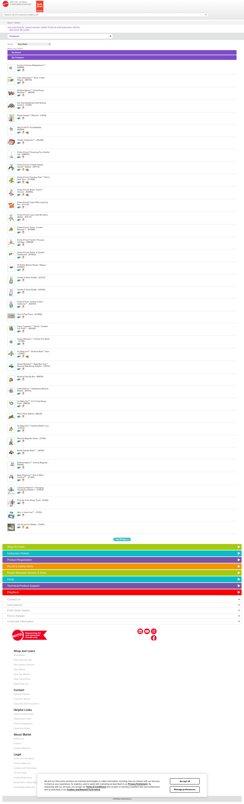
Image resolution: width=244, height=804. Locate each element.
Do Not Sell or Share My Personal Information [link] (35, 782)
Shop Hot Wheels (22, 674)
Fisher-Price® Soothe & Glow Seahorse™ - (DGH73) (30, 303)
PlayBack (13, 592)
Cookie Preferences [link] (23, 777)
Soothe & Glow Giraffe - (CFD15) (31, 290)
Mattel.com (19, 738)
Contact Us (14, 599)
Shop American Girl (23, 659)
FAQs (10, 579)
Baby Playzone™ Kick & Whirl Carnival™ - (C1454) (30, 476)
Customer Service (22, 698)
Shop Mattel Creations (24, 664)
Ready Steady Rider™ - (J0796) (30, 450)
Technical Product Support (23, 585)
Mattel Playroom (21, 683)
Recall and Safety (22, 728)
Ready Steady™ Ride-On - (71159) (31, 115)
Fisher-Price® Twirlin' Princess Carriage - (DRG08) (30, 241)
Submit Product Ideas (24, 713)
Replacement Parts (22, 718)
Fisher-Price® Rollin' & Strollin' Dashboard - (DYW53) (31, 253)
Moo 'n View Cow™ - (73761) (29, 512)
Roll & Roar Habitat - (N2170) (29, 414)
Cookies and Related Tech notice (83, 789)
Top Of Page (121, 539)
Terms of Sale (20, 772)
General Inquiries (22, 694)
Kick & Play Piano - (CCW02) (29, 314)
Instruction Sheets (18, 553)
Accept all (185, 781)
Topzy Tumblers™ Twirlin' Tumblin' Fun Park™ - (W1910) (32, 327)
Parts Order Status (18, 610)
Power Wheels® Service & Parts (26, 572)
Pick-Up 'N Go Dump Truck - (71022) (32, 500)
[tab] (122, 52)
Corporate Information (20, 621)
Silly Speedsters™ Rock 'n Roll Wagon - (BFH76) (30, 79)
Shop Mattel (19, 655)
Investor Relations (22, 748)
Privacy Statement (138, 784)
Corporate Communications (26, 703)
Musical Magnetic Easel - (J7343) (31, 438)
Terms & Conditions (96, 787)
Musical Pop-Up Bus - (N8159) (30, 377)
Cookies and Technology (25, 768)
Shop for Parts (16, 546)
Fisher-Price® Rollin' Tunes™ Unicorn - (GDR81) (30, 191)
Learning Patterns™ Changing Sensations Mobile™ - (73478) (30, 489)
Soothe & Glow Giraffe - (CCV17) (31, 277)
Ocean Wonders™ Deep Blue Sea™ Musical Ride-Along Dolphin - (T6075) (33, 365)
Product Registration (19, 559)
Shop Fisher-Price (22, 679)
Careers (17, 743)
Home (9, 23)
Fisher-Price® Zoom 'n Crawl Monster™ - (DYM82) (30, 228)
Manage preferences (184, 789)
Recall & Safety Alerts (20, 566)
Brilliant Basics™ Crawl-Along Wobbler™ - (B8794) (30, 91)
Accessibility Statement (24, 787)
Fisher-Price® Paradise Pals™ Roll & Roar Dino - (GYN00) (33, 178)
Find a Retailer (16, 615)
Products (14, 36)
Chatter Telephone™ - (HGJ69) (30, 140)
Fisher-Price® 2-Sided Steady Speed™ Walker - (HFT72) (30, 166)
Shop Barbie (19, 669)
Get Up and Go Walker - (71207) (30, 524)
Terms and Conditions (24, 758)
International (14, 604)
